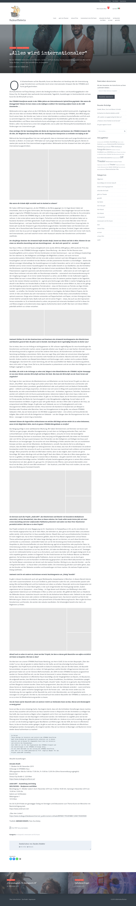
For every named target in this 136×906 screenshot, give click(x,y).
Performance (110, 161)
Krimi (122, 152)
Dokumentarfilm (112, 144)
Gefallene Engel (82, 883)
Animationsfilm (100, 142)
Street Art (105, 164)
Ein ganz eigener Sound (104, 124)
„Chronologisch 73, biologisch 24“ (22, 883)
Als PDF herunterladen (20, 828)
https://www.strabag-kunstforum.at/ (22, 779)
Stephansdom (100, 164)
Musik (98, 157)
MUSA (123, 154)
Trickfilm (99, 167)
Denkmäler (104, 144)
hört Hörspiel (101, 206)
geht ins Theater (63, 18)
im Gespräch (116, 18)
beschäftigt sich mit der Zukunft (106, 183)
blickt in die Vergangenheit (105, 187)
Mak (113, 154)
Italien (105, 152)
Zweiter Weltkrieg (113, 167)
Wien (107, 167)
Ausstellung (113, 142)
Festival (100, 147)
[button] (15, 11)
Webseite (30, 847)
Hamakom (113, 149)
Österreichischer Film (112, 169)
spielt (99, 240)
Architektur (107, 142)
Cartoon (119, 142)
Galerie (108, 149)
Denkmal (99, 144)
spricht (115, 8)
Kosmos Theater (116, 152)
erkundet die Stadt (104, 18)
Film (112, 146)
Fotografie (101, 149)
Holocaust (118, 149)
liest (54, 18)
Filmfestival (118, 147)
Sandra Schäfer (13, 66)
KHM (108, 152)
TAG (108, 164)
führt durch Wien (102, 8)
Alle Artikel (23, 847)
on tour (110, 20)
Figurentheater (107, 146)
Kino (111, 152)
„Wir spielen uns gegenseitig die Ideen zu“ (109, 117)
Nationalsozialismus (107, 158)
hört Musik (100, 209)
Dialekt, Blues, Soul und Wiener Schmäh (109, 109)
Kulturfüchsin (17, 20)
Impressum (123, 1)
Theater (112, 164)
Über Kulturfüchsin (105, 1)
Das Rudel (115, 1)
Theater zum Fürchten (120, 164)
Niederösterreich (116, 157)
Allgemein (100, 179)
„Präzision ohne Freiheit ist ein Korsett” (108, 121)
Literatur (109, 154)
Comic (122, 142)
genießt (117, 20)
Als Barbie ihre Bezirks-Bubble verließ (108, 113)
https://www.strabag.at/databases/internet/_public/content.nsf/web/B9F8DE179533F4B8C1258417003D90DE (48, 816)
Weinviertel (103, 167)
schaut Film (74, 18)
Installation (100, 152)
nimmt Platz (100, 228)
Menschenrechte (117, 154)
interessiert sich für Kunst (88, 18)
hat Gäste (103, 20)
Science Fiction (118, 161)
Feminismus (120, 144)
